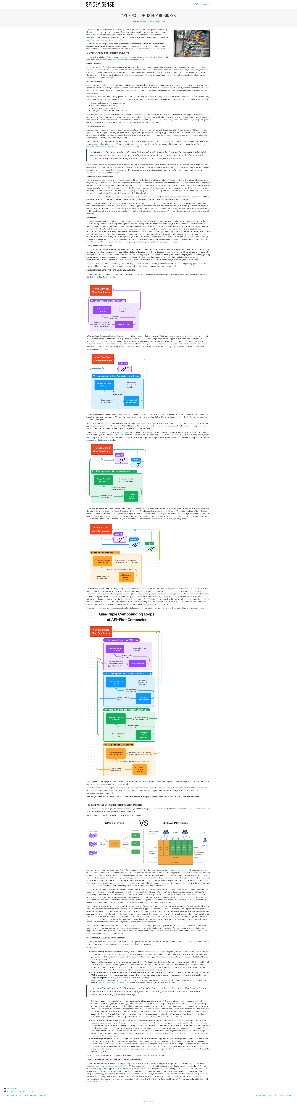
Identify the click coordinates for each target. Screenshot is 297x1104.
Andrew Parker (159, 21)
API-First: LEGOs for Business (148, 15)
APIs (8, 1091)
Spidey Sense (100, 4)
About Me (206, 4)
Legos (28, 1091)
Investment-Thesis (18, 1091)
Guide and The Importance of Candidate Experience (24, 1095)
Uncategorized (12, 1089)
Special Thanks (148, 1101)
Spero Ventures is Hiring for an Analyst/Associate (273, 1095)
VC (32, 1091)
